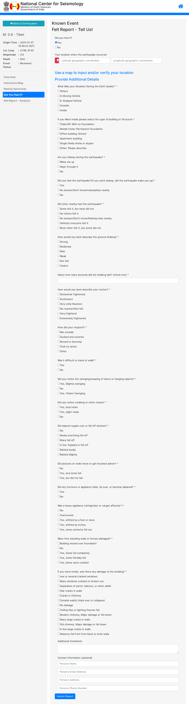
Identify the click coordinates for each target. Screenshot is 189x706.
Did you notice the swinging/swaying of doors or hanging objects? (97, 378)
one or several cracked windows (78, 576)
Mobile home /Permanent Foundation (81, 128)
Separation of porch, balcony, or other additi (85, 585)
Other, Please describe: (73, 148)
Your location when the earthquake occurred (81, 54)
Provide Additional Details (77, 79)
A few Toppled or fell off (74, 444)
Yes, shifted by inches (73, 524)
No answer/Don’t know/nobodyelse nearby (84, 190)
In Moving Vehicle (70, 95)
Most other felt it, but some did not (80, 227)
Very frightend (68, 313)
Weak (63, 256)
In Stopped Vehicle (71, 100)
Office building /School (73, 133)
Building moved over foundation (78, 543)
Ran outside (67, 332)
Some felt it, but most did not (77, 208)
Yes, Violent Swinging (72, 393)
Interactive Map (13, 82)
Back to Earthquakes (25, 23)
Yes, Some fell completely (75, 552)
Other (63, 351)
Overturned (66, 515)
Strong (64, 241)
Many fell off (67, 440)
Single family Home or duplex (77, 143)
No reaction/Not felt (71, 308)
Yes (59, 42)
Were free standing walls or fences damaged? (85, 538)
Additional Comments (70, 641)
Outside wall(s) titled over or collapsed (82, 600)
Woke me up (67, 161)
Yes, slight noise (69, 411)
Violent (64, 265)
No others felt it (69, 213)
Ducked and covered (72, 336)
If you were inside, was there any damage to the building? (92, 571)
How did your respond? (72, 327)
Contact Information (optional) (75, 657)
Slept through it (69, 166)
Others (64, 91)
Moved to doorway (71, 341)
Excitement (66, 299)
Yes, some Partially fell (73, 557)
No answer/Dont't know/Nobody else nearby (86, 218)
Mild (62, 251)
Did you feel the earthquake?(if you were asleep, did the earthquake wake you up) (106, 180)
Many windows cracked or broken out (82, 581)
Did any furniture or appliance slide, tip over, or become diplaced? (96, 486)
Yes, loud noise (69, 407)
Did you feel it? (63, 37)
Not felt (64, 260)
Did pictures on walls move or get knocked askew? (88, 463)
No (59, 47)
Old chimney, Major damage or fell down (83, 624)
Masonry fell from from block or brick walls (84, 633)
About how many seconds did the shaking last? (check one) (93, 274)
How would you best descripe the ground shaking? (88, 236)
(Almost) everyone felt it (74, 223)
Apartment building (71, 138)
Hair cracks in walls (71, 590)
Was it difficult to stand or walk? (77, 360)
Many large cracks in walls (75, 619)
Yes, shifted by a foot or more (77, 519)
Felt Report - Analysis (17, 100)
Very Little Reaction (71, 303)
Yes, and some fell (70, 473)
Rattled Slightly (68, 454)
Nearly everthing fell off (73, 435)
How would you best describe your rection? (84, 289)
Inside (63, 110)
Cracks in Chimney (70, 595)
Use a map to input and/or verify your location (94, 72)
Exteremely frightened (73, 318)
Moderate (65, 246)
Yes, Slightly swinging (72, 383)
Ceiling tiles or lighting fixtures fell (79, 609)
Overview (10, 77)
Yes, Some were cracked (74, 562)
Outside (64, 105)
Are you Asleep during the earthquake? (81, 157)
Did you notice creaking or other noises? (82, 402)
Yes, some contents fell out (76, 529)
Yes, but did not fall (71, 477)
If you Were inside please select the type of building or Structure (96, 119)
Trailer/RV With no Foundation (77, 124)
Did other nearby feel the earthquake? (81, 203)
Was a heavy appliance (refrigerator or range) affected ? (91, 505)
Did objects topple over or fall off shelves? (83, 425)
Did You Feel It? (13, 94)
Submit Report (65, 696)
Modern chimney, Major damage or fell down (86, 614)
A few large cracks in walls (75, 629)
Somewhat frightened (72, 294)
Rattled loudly (68, 449)
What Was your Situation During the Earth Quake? (87, 86)
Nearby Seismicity (15, 88)
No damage (66, 605)
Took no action (68, 346)
